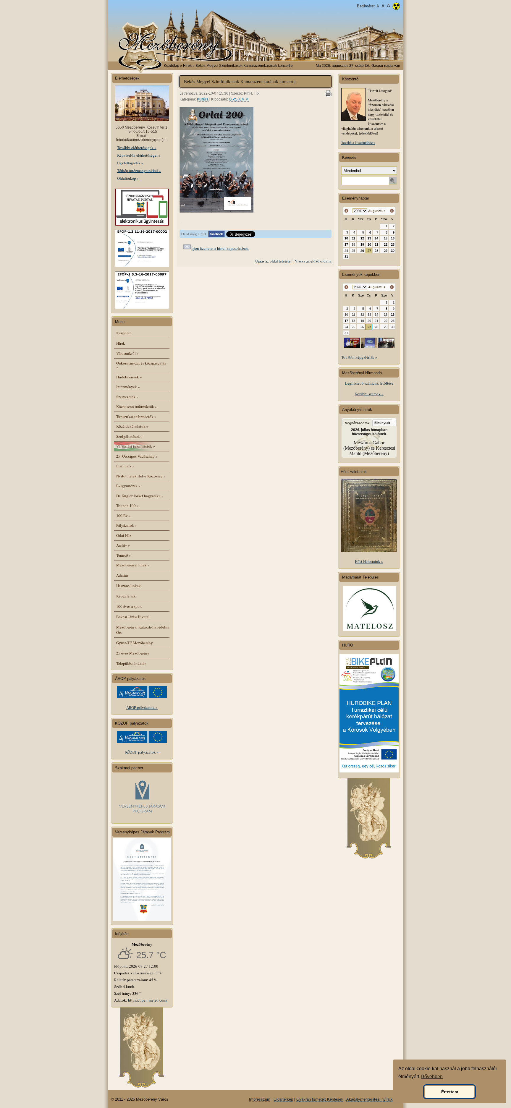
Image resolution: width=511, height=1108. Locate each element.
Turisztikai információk (136, 416)
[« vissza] (346, 211)
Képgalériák (126, 596)
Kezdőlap (171, 66)
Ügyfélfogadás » (130, 163)
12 (362, 238)
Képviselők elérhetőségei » (139, 155)
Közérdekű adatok (132, 426)
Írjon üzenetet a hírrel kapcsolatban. (220, 248)
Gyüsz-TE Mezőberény (134, 642)
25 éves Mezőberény (132, 653)
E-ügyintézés (128, 485)
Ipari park (125, 466)
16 (392, 238)
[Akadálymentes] (396, 6)
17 (346, 244)
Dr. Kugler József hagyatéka (140, 495)
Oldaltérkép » (128, 178)
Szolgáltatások (129, 436)
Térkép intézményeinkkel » (139, 170)
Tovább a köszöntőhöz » (358, 142)
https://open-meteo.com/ (147, 1000)
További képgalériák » (359, 357)
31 (346, 256)
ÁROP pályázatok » (142, 707)
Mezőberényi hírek (133, 565)
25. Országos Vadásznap (137, 456)
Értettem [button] (449, 1091)
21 (376, 244)
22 (385, 244)
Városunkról (127, 353)
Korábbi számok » (369, 393)
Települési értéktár (131, 663)
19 (362, 244)
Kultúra (202, 99)
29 (385, 250)
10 (346, 238)
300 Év (123, 515)
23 (392, 244)
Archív (123, 545)
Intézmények (128, 386)
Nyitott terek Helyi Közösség (141, 476)
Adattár (122, 575)
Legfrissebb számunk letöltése (369, 383)
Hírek (120, 343)
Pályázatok (126, 525)
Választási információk (135, 446)
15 (385, 238)
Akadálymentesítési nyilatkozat (373, 1099)
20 (369, 244)
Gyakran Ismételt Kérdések (319, 1099)
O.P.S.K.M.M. (239, 99)
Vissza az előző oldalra (313, 261)
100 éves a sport (129, 606)
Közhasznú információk (136, 406)
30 (392, 250)
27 (369, 250)
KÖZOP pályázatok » (142, 752)
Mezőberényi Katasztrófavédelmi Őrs (142, 629)
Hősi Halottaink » (369, 561)
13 (369, 238)
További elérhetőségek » (136, 147)
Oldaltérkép (283, 1099)
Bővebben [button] (432, 1076)
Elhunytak (382, 423)
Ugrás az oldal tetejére (273, 261)
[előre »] (392, 211)
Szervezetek (127, 396)
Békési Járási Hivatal (133, 616)
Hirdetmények (129, 377)
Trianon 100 (127, 505)
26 (362, 250)
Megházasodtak (357, 423)
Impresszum (259, 1099)
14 (376, 238)
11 (353, 238)
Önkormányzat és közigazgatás (141, 365)
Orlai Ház (123, 535)
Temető (123, 555)
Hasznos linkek (128, 585)
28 (376, 250)
